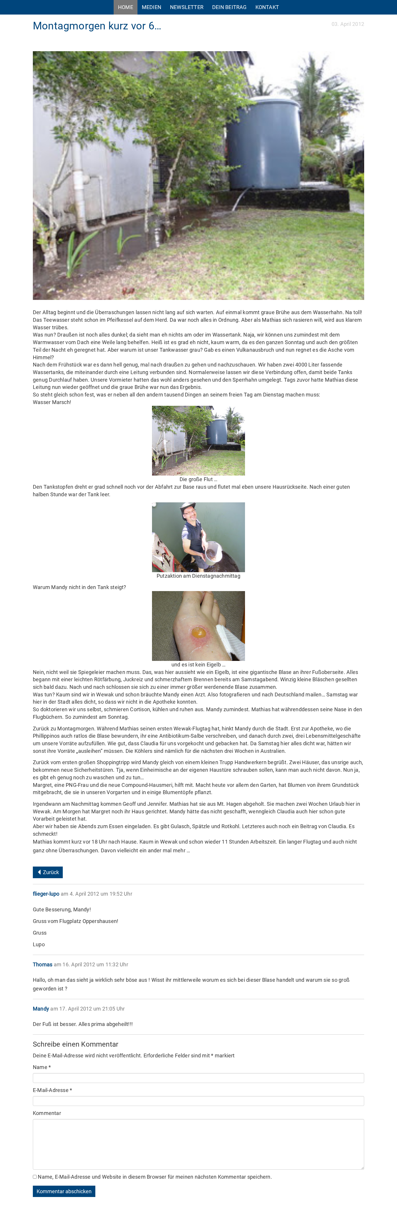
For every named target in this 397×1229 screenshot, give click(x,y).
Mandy (41, 1009)
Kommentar (47, 1113)
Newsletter (186, 7)
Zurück (50, 872)
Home (125, 7)
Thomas (42, 964)
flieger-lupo (46, 894)
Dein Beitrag (229, 7)
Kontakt (267, 7)
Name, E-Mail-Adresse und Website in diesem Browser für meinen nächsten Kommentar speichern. (155, 1177)
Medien (151, 7)
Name (42, 1067)
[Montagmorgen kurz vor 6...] (198, 175)
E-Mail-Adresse (52, 1090)
